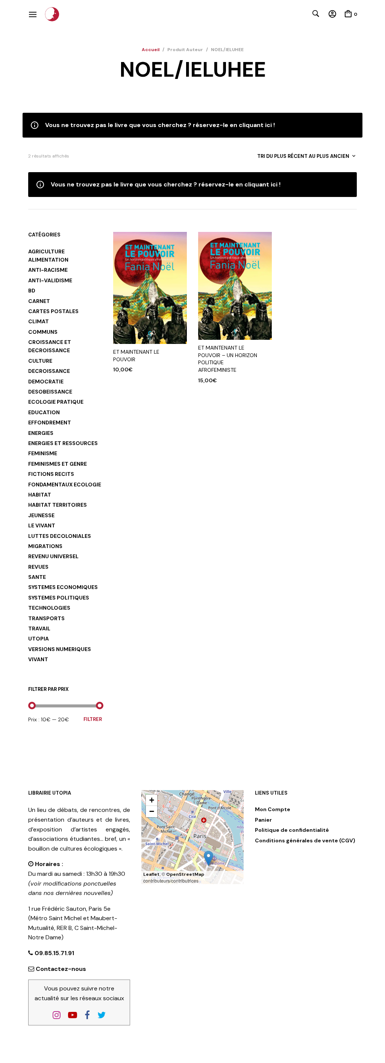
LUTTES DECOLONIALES (59, 536)
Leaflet (151, 874)
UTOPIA (38, 638)
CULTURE (40, 360)
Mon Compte (272, 809)
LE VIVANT (41, 525)
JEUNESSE (41, 515)
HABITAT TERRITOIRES (57, 504)
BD (31, 290)
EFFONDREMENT (49, 422)
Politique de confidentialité (292, 830)
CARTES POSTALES (53, 311)
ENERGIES (40, 433)
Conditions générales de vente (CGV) (305, 840)
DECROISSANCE (49, 371)
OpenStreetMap (185, 874)
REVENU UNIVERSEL (53, 556)
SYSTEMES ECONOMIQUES (63, 587)
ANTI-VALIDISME (50, 280)
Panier (263, 819)
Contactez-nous (61, 969)
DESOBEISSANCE (50, 391)
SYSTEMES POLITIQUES (58, 597)
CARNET (39, 301)
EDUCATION (44, 412)
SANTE (37, 577)
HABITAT (39, 494)
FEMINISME (42, 453)
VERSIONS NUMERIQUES (59, 649)
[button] (208, 858)
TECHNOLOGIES (49, 607)
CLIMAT (38, 321)
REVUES (38, 566)
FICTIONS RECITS (51, 474)
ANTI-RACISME (48, 270)
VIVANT (38, 659)
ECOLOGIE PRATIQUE (55, 401)
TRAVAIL (39, 628)
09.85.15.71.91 (53, 953)
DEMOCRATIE (46, 381)
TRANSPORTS (46, 618)
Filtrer (92, 719)
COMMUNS (43, 332)
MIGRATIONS (45, 546)
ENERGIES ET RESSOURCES (63, 443)
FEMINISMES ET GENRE (57, 463)
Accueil (150, 50)
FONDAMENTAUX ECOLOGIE (64, 484)
